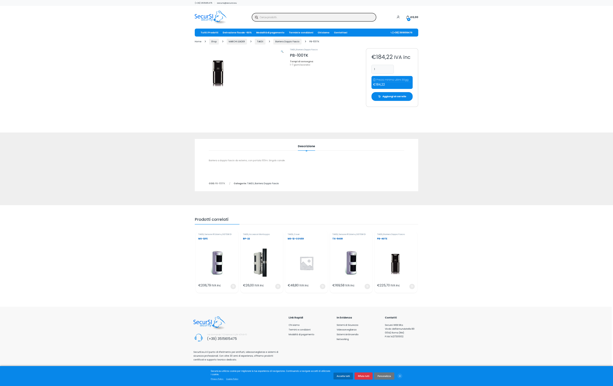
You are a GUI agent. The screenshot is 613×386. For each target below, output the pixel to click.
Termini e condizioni (301, 32)
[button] (282, 52)
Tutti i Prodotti (209, 32)
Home (198, 41)
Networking (343, 339)
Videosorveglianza (346, 329)
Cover (296, 234)
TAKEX (260, 41)
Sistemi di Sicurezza (347, 325)
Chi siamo (323, 32)
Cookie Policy (232, 379)
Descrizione (306, 146)
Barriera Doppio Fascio (287, 41)
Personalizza (384, 376)
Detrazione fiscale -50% (237, 32)
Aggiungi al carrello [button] (231, 286)
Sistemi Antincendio (347, 334)
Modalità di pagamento (270, 32)
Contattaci (340, 32)
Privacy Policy (217, 379)
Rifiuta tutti (363, 376)
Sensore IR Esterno (212, 234)
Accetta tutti (343, 376)
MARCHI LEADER (237, 41)
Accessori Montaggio (259, 234)
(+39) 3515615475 (203, 2)
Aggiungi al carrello (394, 96)
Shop (214, 41)
